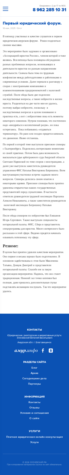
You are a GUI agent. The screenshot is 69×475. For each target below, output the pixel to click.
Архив (34, 373)
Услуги (34, 442)
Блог (19, 28)
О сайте (34, 418)
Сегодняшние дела (34, 378)
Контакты (34, 402)
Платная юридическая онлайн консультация (34, 436)
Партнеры (34, 383)
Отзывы (34, 407)
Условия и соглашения (34, 413)
